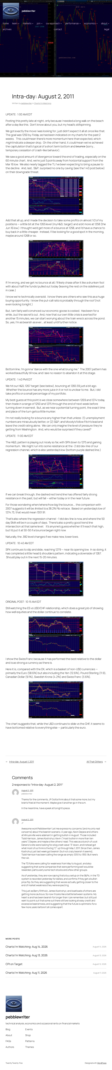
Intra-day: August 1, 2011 (21, 761)
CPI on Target (14, 964)
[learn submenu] (18, 23)
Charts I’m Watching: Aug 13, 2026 (27, 955)
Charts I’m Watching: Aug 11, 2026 (26, 972)
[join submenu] (41, 23)
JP (22, 823)
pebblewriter (28, 10)
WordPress (101, 1063)
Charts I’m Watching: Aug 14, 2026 (27, 946)
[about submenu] (108, 23)
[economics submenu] (97, 23)
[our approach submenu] (61, 23)
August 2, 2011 (27, 790)
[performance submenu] (80, 23)
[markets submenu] (32, 23)
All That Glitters (95, 761)
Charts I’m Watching (42, 103)
